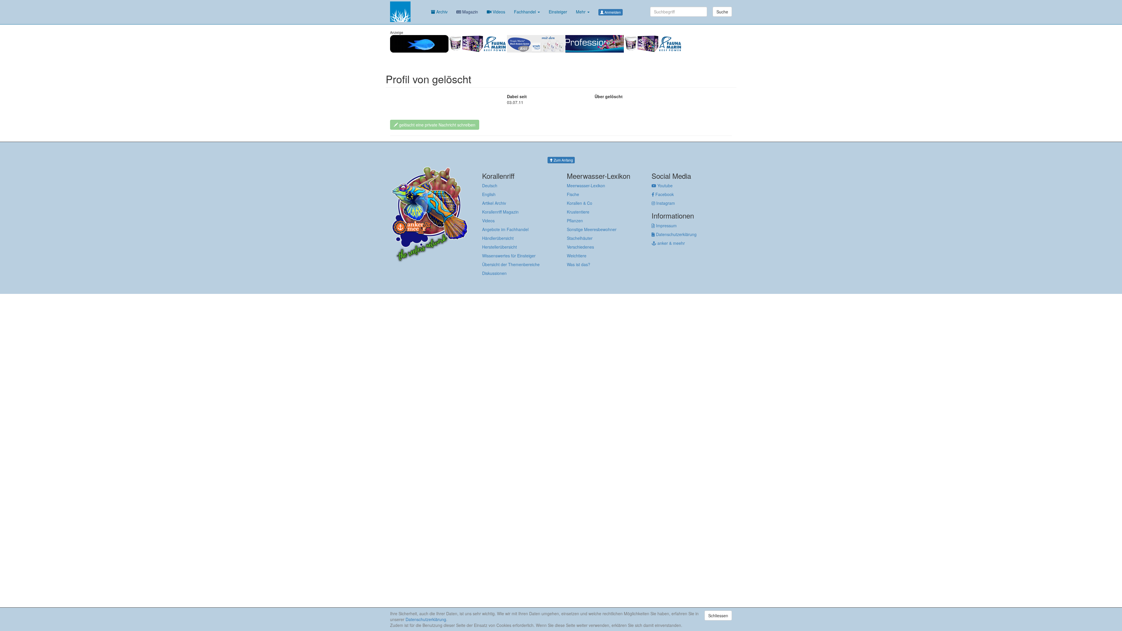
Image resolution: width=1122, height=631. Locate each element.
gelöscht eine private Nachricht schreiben (436, 125)
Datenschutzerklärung (676, 234)
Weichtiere (576, 256)
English (489, 194)
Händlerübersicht (498, 238)
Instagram (665, 203)
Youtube (664, 185)
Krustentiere (578, 212)
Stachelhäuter (580, 238)
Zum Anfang (563, 159)
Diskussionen (494, 273)
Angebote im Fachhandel (505, 229)
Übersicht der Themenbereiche (511, 264)
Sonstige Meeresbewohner (592, 229)
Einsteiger (558, 12)
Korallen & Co (579, 203)
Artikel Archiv (494, 203)
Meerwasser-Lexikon (586, 185)
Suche (722, 12)
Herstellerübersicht (499, 247)
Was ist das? (578, 264)
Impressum (666, 225)
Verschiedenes (580, 247)
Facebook (664, 194)
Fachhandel (525, 12)
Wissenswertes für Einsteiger (509, 256)
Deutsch (489, 185)
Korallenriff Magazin (500, 212)
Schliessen (718, 615)
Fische (573, 194)
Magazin (469, 12)
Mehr (581, 12)
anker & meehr (670, 243)
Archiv (441, 12)
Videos (498, 12)
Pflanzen (575, 220)
